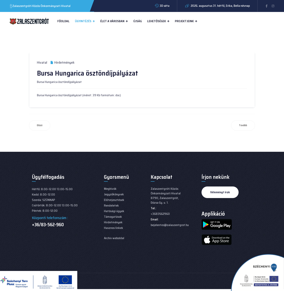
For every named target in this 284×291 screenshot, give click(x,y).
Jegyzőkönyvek (114, 194)
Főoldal (63, 21)
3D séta (164, 5)
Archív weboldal (114, 238)
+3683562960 (160, 213)
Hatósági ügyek (114, 211)
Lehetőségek (156, 21)
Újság (137, 21)
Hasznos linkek (113, 227)
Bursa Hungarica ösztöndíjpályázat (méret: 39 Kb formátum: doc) (79, 95)
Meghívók (110, 188)
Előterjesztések (114, 199)
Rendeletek (111, 205)
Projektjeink (184, 21)
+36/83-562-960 (48, 224)
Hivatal (42, 62)
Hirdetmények (113, 222)
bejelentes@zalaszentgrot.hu (170, 225)
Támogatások (113, 216)
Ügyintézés (83, 21)
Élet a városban (112, 21)
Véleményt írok (220, 192)
